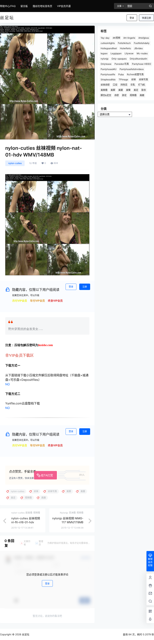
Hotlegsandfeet (109, 48)
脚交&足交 (106, 95)
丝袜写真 (143, 79)
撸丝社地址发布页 (42, 6)
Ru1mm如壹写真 (135, 74)
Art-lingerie (129, 37)
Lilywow (129, 53)
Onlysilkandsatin (138, 58)
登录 (132, 18)
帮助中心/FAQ (8, 6)
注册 (84, 286)
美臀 (128, 90)
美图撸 (104, 90)
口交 (115, 84)
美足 (136, 90)
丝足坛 (25, 634)
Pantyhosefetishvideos (132, 69)
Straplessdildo (108, 79)
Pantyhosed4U (108, 69)
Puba (121, 74)
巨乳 (133, 84)
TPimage (123, 79)
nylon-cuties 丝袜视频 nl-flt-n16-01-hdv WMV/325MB (25, 522)
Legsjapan (116, 53)
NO (7, 384)
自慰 (116, 95)
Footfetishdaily (141, 43)
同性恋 (124, 84)
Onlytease (106, 63)
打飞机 (141, 84)
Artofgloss (143, 37)
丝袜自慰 (105, 84)
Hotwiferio (125, 48)
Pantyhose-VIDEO (141, 63)
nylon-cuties (15, 163)
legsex (104, 53)
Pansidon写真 (122, 63)
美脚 (113, 90)
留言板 (24, 6)
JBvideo (138, 48)
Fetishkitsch (124, 43)
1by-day (105, 37)
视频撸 (133, 95)
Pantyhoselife (108, 74)
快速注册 (146, 18)
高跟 (142, 95)
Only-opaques (119, 58)
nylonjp (104, 58)
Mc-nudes (142, 53)
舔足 (124, 95)
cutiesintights (108, 43)
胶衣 (143, 90)
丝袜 (133, 79)
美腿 (120, 90)
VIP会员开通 (64, 6)
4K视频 (116, 37)
